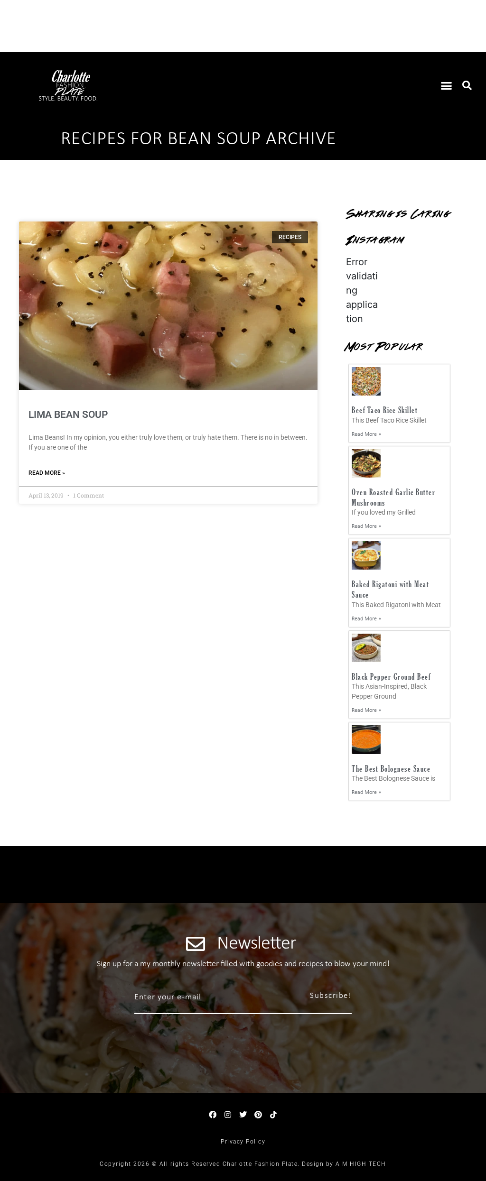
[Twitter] (243, 1114)
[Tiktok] (273, 1114)
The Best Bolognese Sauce (391, 769)
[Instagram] (227, 1114)
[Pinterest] (258, 1114)
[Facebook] (212, 1114)
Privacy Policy (243, 1141)
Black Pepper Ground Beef (391, 677)
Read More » (46, 473)
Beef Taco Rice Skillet (385, 410)
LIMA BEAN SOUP (68, 414)
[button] (447, 85)
